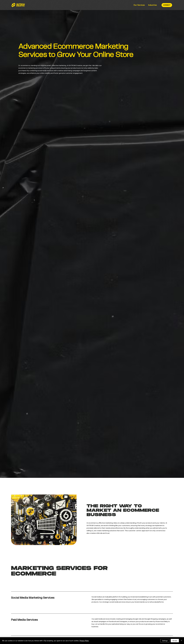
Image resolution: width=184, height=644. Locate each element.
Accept (174, 641)
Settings (165, 641)
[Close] (181, 640)
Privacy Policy (84, 641)
